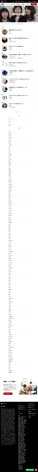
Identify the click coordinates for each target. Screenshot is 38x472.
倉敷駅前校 (10, 350)
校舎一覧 (22, 1)
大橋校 (10, 363)
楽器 (18, 413)
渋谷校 (10, 197)
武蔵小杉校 (19, 438)
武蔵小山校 (10, 190)
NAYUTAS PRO (25, 409)
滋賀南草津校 (10, 316)
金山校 (10, 300)
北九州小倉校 (23, 460)
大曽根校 (10, 305)
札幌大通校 (22, 416)
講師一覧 (18, 4)
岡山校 (19, 458)
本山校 (10, 307)
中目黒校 (10, 202)
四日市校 (10, 314)
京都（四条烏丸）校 (11, 318)
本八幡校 (10, 159)
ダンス (10, 123)
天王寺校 (10, 323)
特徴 (16, 1)
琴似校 (10, 135)
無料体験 (34, 4)
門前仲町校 (10, 184)
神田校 (2, 4)
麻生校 (10, 132)
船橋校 (10, 161)
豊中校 (10, 327)
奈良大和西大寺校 (11, 347)
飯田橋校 (10, 173)
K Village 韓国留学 (20, 467)
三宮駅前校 (10, 334)
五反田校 (10, 188)
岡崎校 (10, 294)
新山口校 (10, 354)
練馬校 (10, 235)
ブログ (27, 4)
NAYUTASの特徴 (20, 407)
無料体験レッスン (30, 407)
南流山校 (10, 155)
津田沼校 (10, 164)
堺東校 (10, 332)
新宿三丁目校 (10, 213)
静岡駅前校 (10, 289)
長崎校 (10, 367)
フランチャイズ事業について (32, 409)
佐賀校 (10, 365)
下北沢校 (10, 206)
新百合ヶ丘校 (10, 255)
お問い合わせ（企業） (31, 405)
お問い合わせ (34, 1)
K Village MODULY (20, 469)
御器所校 (19, 450)
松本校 (10, 285)
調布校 (24, 435)
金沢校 (10, 282)
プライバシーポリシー (31, 415)
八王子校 (10, 242)
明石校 (10, 345)
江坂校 (10, 329)
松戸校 (10, 157)
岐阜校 (10, 287)
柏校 (9, 166)
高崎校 (10, 143)
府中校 (10, 238)
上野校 (10, 179)
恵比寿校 (10, 195)
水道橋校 (19, 423)
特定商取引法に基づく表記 (32, 413)
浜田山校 (10, 220)
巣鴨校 (10, 224)
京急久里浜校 (10, 267)
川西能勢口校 (10, 341)
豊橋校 (19, 447)
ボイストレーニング (20, 412)
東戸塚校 (10, 273)
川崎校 (10, 247)
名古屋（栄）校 (20, 448)
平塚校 (10, 276)
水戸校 (10, 139)
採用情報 (29, 411)
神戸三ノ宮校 (10, 336)
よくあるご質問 (20, 409)
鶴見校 (10, 265)
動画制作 (21, 413)
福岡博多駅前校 (11, 359)
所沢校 (10, 152)
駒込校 (10, 226)
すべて (9, 117)
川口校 (10, 146)
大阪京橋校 (10, 321)
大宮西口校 (10, 144)
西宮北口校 (10, 338)
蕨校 (9, 148)
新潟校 (10, 278)
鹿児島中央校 (10, 370)
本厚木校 (10, 271)
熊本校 (10, 368)
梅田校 (10, 320)
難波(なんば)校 (11, 325)
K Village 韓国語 (20, 466)
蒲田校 (10, 191)
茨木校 (10, 330)
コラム (26, 1)
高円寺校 (10, 218)
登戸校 (10, 253)
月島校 (10, 175)
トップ (13, 1)
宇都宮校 (10, 141)
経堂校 (10, 208)
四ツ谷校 (10, 211)
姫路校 (10, 343)
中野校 (10, 217)
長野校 (21, 445)
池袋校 (10, 227)
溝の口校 (10, 249)
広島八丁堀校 (10, 352)
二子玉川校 (10, 209)
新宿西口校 (10, 215)
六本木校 (10, 177)
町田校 (10, 244)
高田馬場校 (10, 222)
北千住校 (10, 182)
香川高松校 (10, 356)
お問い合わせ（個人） (31, 403)
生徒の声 (23, 4)
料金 (19, 1)
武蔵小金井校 (10, 240)
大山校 (10, 231)
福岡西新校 (10, 361)
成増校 (10, 233)
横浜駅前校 (10, 258)
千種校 (10, 303)
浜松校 (10, 291)
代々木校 (10, 199)
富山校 (10, 280)
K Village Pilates (20, 468)
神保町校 (10, 170)
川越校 (10, 150)
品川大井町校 (10, 186)
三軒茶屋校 (10, 204)
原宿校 (10, 193)
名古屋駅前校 (10, 298)
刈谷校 (10, 296)
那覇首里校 (10, 372)
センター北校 (10, 262)
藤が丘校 (10, 309)
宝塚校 (10, 339)
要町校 (10, 229)
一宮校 (10, 312)
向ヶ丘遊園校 (10, 251)
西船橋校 (10, 162)
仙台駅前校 (10, 137)
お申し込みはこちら (8, 393)
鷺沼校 (10, 256)
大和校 (10, 269)
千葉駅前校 (10, 153)
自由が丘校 (10, 200)
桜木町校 (10, 260)
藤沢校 (10, 274)
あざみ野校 (10, 264)
